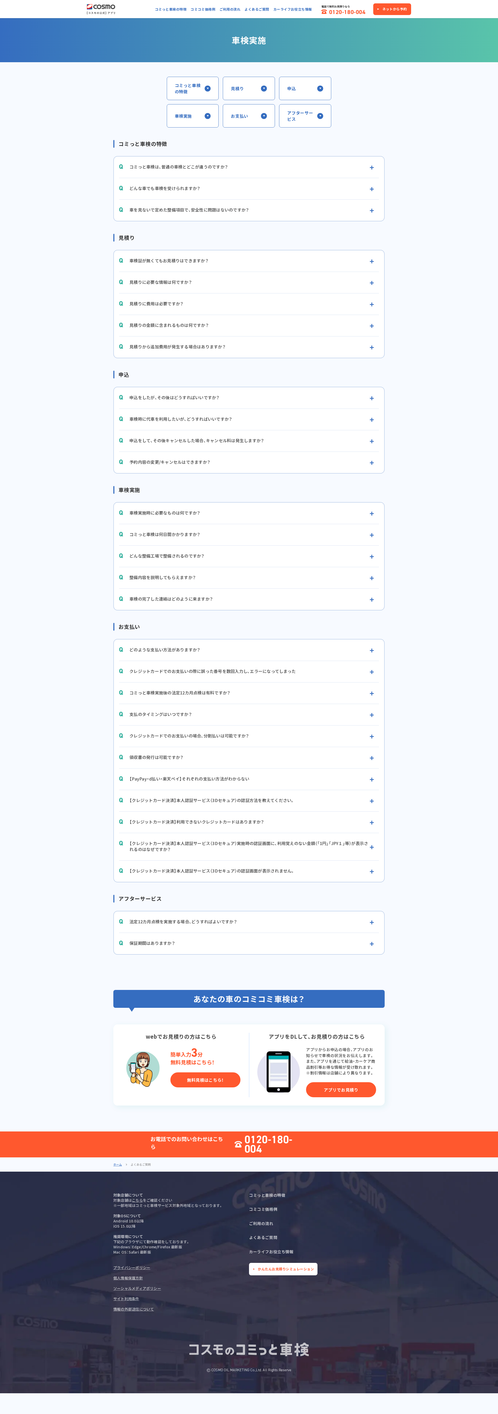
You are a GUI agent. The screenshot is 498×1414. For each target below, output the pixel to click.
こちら (137, 1200)
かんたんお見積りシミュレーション (286, 1269)
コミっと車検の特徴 (171, 9)
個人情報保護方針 (128, 1278)
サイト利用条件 (126, 1298)
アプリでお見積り (341, 1090)
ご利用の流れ (229, 9)
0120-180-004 (269, 1144)
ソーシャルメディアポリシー (137, 1288)
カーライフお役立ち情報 (292, 9)
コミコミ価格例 (203, 9)
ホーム (117, 1164)
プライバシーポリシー (131, 1267)
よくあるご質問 (257, 9)
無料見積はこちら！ (205, 1080)
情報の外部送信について (133, 1309)
